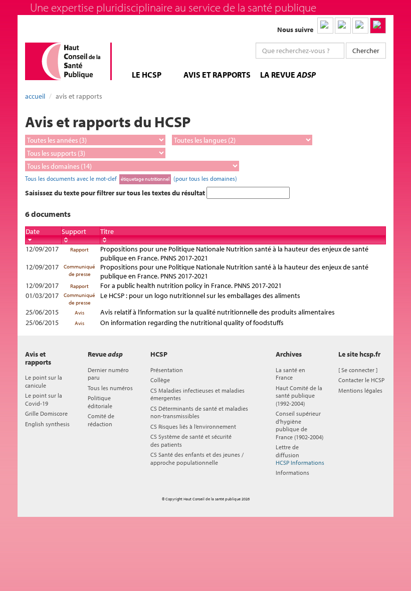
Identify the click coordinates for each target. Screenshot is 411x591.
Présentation (166, 370)
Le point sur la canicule (43, 381)
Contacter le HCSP (361, 380)
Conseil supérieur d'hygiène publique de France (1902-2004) (299, 425)
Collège (160, 380)
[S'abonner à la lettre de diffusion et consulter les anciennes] (378, 26)
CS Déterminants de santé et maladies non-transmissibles (199, 412)
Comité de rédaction (101, 419)
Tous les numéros (110, 388)
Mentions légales (360, 390)
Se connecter (357, 370)
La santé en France (290, 373)
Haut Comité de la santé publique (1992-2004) (299, 395)
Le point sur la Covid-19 (43, 399)
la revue (288, 75)
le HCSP (146, 75)
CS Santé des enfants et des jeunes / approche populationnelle (197, 458)
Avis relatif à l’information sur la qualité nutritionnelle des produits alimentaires (217, 312)
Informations (292, 472)
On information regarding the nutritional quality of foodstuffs (192, 322)
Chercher (365, 50)
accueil (35, 96)
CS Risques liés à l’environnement (193, 426)
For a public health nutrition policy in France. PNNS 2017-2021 (191, 285)
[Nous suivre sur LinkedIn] (325, 26)
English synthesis (47, 424)
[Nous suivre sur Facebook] (360, 26)
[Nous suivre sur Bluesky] (343, 26)
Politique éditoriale (100, 401)
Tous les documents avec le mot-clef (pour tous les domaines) (131, 178)
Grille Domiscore (46, 413)
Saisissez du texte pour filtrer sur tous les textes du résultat (116, 192)
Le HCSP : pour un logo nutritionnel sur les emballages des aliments (200, 295)
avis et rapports (217, 75)
